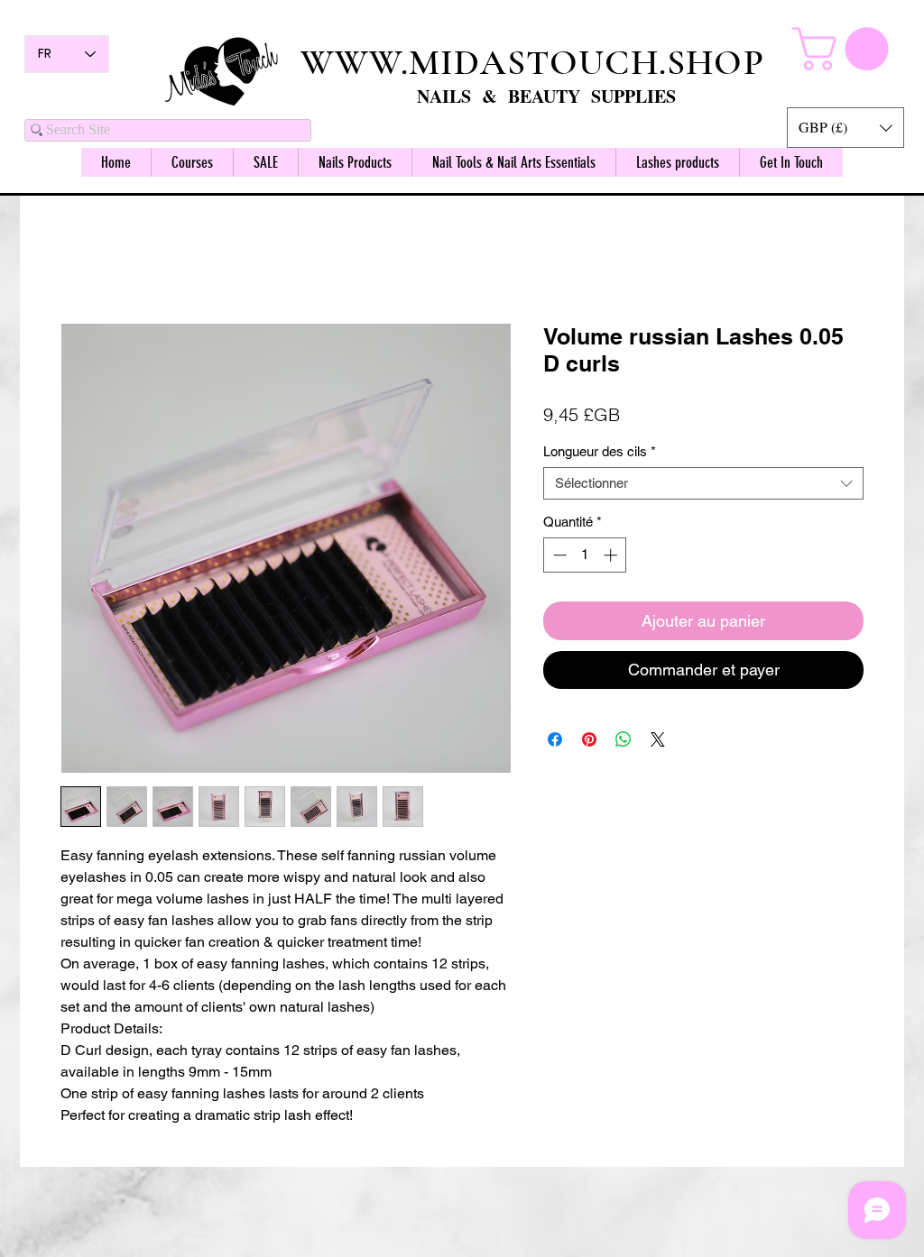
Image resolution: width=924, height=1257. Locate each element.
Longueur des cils (599, 454)
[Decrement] (558, 557)
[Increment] (612, 557)
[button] (845, 127)
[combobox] (703, 486)
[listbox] (845, 127)
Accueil (82, 260)
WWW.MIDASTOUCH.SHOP (532, 62)
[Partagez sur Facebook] (555, 742)
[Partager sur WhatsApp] (623, 742)
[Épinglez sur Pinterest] (589, 742)
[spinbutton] (585, 557)
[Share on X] (658, 742)
